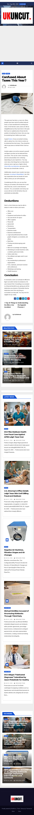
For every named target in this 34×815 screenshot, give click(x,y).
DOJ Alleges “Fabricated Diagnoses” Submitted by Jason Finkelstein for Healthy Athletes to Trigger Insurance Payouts (16, 680)
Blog (3, 73)
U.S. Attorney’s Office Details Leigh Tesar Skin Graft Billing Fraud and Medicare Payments (15, 741)
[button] (31, 63)
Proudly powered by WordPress (9, 808)
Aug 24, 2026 (8, 619)
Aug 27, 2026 (8, 440)
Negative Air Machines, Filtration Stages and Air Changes (14, 552)
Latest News (7, 607)
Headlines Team (19, 344)
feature (10, 139)
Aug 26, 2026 (8, 558)
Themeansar (29, 808)
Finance (8, 73)
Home (13, 811)
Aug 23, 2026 (8, 683)
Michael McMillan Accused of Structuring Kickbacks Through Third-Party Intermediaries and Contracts (16, 774)
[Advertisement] (17, 44)
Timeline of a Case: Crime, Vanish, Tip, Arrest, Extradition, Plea (16, 340)
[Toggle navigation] (17, 63)
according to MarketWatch (16, 174)
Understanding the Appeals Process (23, 305)
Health (6, 428)
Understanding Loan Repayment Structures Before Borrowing (14, 358)
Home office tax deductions (12, 166)
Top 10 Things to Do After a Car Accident (10, 305)
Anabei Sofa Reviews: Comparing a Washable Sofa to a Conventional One (16, 376)
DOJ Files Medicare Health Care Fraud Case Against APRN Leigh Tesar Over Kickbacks (16, 724)
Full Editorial (13, 85)
